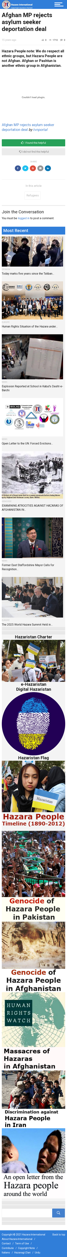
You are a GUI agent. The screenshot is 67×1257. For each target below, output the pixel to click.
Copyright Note (26, 1248)
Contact (6, 1243)
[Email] (40, 168)
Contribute (8, 1248)
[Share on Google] (33, 168)
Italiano (6, 1252)
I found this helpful (35, 142)
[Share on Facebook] (18, 168)
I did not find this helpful (35, 151)
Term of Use (22, 1243)
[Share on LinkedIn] (48, 168)
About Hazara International (17, 1239)
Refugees (32, 195)
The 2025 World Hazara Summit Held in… (27, 624)
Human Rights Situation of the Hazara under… (30, 326)
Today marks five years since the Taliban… (28, 273)
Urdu (37, 1252)
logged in (23, 218)
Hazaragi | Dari (22, 1252)
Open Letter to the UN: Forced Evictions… (27, 443)
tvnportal (40, 129)
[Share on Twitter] (25, 168)
